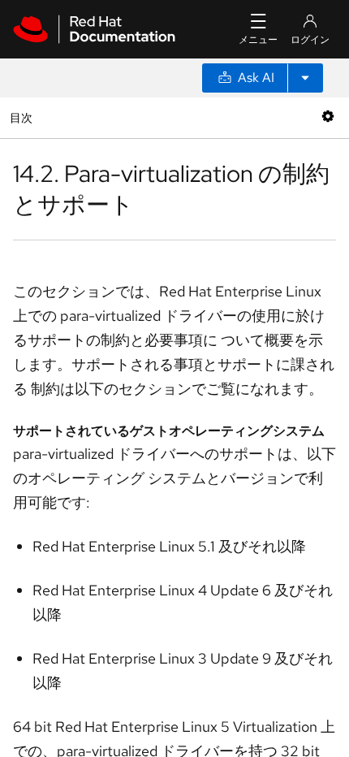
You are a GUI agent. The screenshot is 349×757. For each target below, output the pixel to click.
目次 (23, 117)
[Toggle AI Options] (305, 78)
